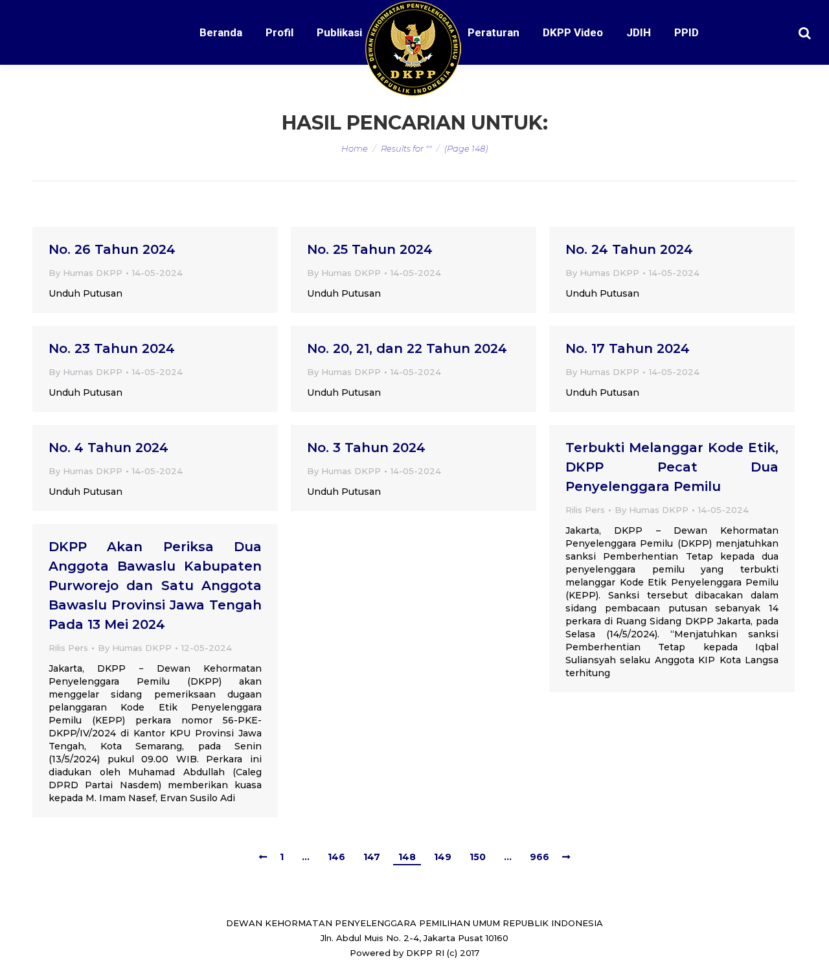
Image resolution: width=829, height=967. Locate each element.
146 (336, 857)
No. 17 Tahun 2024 (627, 348)
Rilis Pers (585, 510)
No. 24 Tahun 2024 (629, 249)
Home (354, 148)
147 (371, 857)
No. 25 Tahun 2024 (370, 249)
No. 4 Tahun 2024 (108, 447)
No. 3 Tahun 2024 (366, 447)
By (85, 272)
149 (442, 857)
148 (407, 857)
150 (478, 857)
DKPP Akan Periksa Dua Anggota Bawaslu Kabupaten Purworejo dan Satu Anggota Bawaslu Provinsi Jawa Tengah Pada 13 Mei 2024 (155, 585)
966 (539, 857)
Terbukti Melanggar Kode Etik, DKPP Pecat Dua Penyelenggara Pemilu (671, 467)
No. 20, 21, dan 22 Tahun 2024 (407, 348)
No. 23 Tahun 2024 (112, 348)
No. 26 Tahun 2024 (112, 249)
